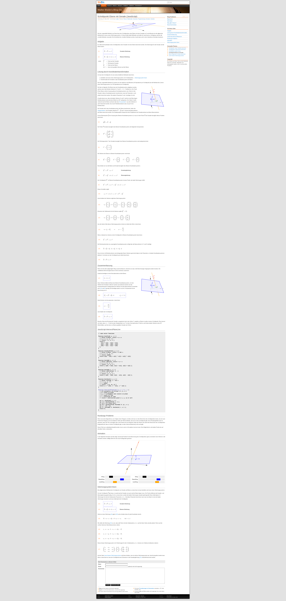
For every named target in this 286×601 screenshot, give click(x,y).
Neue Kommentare (171, 24)
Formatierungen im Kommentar (146, 588)
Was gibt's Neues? (171, 22)
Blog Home (170, 19)
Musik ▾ (114, 5)
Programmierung (141, 19)
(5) (105, 288)
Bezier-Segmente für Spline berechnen (177, 54)
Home (99, 5)
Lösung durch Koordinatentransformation (177, 32)
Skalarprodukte (101, 110)
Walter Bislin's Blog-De (110, 10)
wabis (117, 19)
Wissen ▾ (120, 5)
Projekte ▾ (125, 5)
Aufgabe (169, 30)
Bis (101, 2)
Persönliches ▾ (138, 5)
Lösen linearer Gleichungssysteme (112, 555)
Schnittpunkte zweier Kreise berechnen (177, 49)
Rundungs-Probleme (172, 38)
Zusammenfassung (172, 34)
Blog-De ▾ (104, 5)
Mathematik (129, 19)
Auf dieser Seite (171, 28)
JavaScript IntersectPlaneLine (174, 36)
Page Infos (138, 595)
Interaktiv (153, 19)
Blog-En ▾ (109, 5)
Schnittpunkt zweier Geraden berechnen (177, 48)
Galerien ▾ (131, 5)
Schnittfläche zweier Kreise (175, 51)
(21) (141, 557)
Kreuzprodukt (122, 101)
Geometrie (135, 19)
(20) (117, 514)
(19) (111, 514)
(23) (111, 523)
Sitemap (142, 595)
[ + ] (184, 16)
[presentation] (108, 51)
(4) (101, 288)
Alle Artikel (169, 21)
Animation (148, 19)
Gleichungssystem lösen (141, 77)
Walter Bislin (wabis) (109, 595)
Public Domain (108, 597)
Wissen (125, 19)
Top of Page (169, 595)
